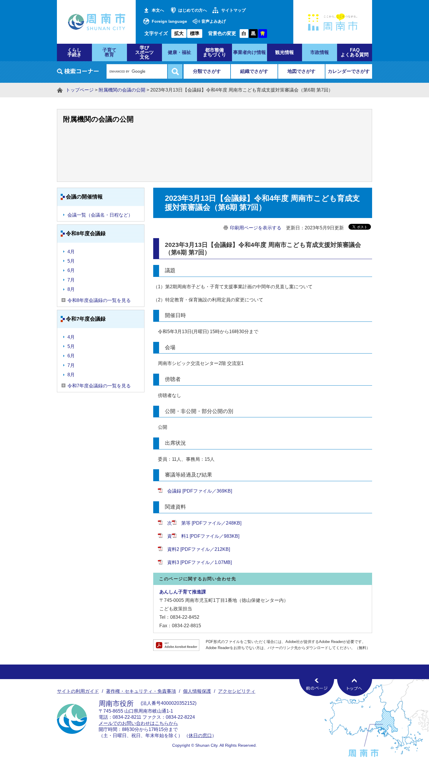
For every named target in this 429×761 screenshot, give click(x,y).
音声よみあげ (213, 21)
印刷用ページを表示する (255, 227)
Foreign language (169, 21)
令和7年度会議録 (86, 319)
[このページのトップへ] (354, 687)
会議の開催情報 (84, 197)
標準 (194, 33)
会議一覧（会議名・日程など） (100, 214)
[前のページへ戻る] (316, 687)
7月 (71, 279)
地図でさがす (301, 71)
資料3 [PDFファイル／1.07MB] (199, 562)
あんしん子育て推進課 (182, 591)
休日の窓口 (200, 735)
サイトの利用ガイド (78, 691)
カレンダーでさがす (349, 71)
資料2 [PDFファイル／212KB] (198, 549)
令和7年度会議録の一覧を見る (99, 385)
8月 (71, 289)
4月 (71, 251)
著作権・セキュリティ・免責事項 (141, 691)
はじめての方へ (192, 10)
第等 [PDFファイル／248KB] (211, 523)
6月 (71, 270)
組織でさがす (254, 71)
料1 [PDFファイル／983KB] (210, 536)
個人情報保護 (197, 691)
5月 (71, 261)
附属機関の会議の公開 (122, 89)
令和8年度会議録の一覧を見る (99, 300)
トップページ (80, 89)
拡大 (179, 33)
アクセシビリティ (236, 691)
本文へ (158, 10)
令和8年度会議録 (86, 233)
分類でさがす (207, 71)
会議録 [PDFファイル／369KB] (199, 490)
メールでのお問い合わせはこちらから (138, 723)
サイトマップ (233, 10)
